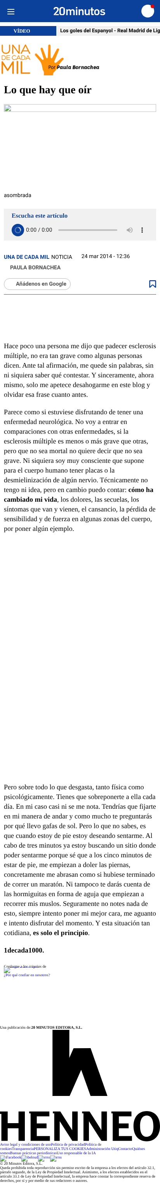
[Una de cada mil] (80, 60)
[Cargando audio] (18, 230)
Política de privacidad (68, 1145)
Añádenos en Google (41, 284)
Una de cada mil (26, 257)
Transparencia (23, 1149)
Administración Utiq (102, 1149)
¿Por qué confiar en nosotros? (27, 975)
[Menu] (10, 11)
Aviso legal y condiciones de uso (25, 1145)
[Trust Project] (21, 967)
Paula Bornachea (35, 268)
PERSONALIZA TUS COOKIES (60, 1149)
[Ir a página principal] (79, 11)
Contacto (125, 1149)
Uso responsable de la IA (76, 1153)
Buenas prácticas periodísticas (33, 1153)
